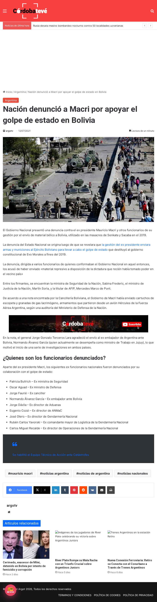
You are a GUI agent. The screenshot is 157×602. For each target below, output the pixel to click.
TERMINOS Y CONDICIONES (74, 595)
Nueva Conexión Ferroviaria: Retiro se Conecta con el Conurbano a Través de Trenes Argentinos (130, 564)
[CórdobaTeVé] (30, 11)
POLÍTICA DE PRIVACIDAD (138, 595)
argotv (9, 130)
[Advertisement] (78, 58)
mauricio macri (21, 473)
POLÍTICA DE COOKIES (107, 595)
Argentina (20, 91)
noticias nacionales (133, 473)
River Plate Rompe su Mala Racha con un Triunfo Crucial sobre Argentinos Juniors (76, 564)
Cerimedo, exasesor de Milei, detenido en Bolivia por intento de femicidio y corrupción (24, 566)
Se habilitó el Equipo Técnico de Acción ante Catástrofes (50, 455)
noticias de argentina (94, 473)
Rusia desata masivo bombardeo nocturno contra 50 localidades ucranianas (78, 25)
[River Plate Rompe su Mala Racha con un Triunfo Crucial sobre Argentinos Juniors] (78, 543)
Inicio (8, 91)
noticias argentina (55, 473)
